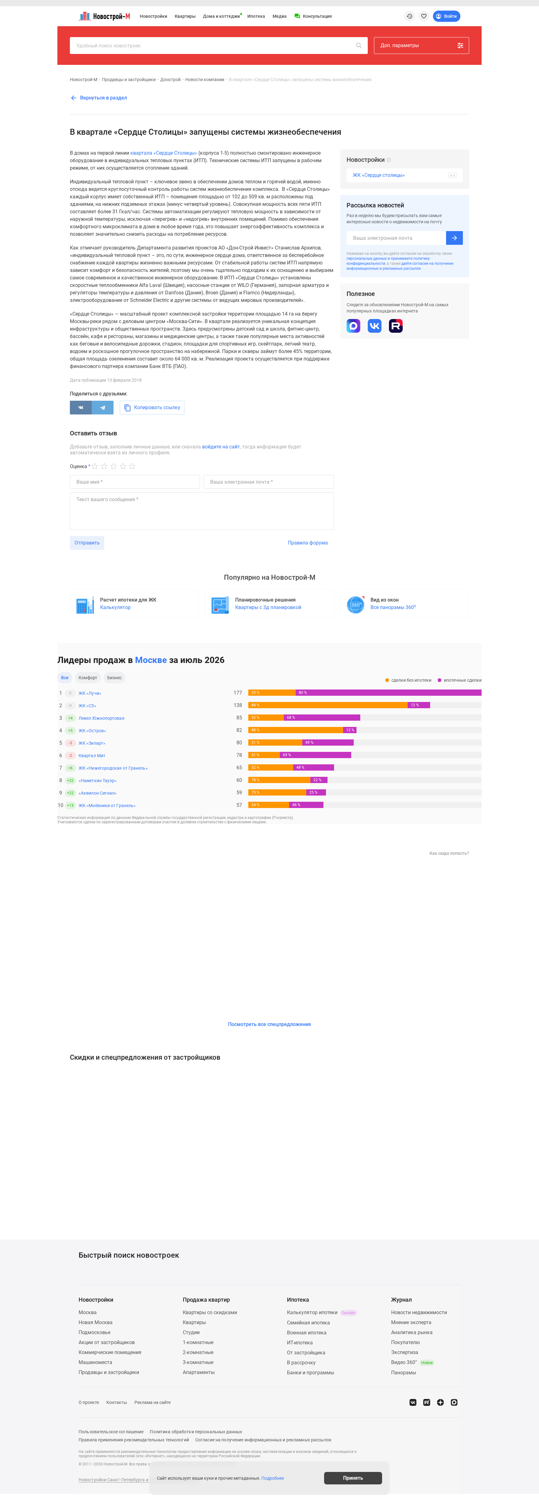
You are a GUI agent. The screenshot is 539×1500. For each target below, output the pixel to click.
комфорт (88, 677)
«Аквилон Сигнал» (98, 793)
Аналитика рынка (412, 1332)
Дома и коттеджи (221, 16)
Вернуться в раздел (103, 98)
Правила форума (308, 543)
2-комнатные (198, 1352)
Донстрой (170, 79)
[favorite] (424, 16)
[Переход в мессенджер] (454, 1402)
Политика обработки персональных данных (196, 1431)
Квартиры (185, 16)
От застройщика (306, 1353)
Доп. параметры (400, 45)
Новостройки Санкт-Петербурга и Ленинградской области (139, 1479)
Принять (353, 1478)
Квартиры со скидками (210, 1312)
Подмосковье (94, 1332)
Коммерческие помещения (110, 1352)
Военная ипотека (307, 1333)
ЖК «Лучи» (90, 693)
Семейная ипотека (308, 1323)
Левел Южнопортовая (101, 718)
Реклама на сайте (152, 1402)
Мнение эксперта (411, 1322)
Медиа (280, 16)
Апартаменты (199, 1372)
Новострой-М (83, 79)
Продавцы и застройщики (129, 79)
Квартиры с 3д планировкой (268, 607)
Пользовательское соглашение (111, 1431)
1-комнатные (198, 1342)
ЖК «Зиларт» (92, 743)
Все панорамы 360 (393, 607)
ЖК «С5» (87, 705)
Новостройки (153, 16)
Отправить (87, 543)
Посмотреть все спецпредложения (269, 1024)
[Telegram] (103, 407)
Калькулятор (115, 607)
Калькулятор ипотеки (321, 1312)
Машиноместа (95, 1362)
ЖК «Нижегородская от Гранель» (113, 768)
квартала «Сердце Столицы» (163, 153)
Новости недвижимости (419, 1312)
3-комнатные (198, 1362)
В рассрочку (301, 1363)
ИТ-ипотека (300, 1343)
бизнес (114, 677)
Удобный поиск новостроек (108, 46)
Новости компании (204, 79)
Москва (88, 1312)
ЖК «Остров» (92, 730)
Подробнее (272, 1478)
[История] (409, 16)
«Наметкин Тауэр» (98, 780)
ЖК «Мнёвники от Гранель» (107, 805)
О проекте (89, 1402)
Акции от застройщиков (107, 1342)
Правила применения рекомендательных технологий (134, 1439)
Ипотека (256, 16)
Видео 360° (412, 1362)
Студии (191, 1332)
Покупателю (405, 1342)
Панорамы (403, 1373)
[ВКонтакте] (81, 407)
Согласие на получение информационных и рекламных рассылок (263, 1439)
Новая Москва (96, 1322)
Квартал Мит (92, 755)
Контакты (116, 1402)
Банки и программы (310, 1373)
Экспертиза (404, 1352)
